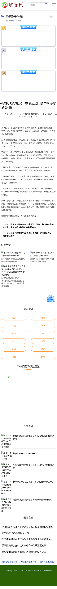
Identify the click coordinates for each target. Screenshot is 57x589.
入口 (43, 333)
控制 (14, 356)
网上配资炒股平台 (28, 561)
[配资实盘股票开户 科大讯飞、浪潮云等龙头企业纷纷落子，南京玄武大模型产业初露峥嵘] (13, 270)
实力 (14, 333)
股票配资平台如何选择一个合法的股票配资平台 (33, 482)
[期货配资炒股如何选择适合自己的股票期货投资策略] (6, 441)
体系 (43, 348)
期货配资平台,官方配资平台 (25, 453)
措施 (14, 317)
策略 (43, 356)
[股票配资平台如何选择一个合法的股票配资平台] (6, 487)
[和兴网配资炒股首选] (12, 4)
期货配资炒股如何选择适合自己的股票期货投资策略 (33, 437)
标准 (43, 325)
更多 (51, 16)
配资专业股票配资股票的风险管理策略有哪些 (32, 499)
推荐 (43, 317)
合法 (14, 341)
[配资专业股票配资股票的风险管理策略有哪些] (13, 253)
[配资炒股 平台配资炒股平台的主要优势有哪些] (42, 253)
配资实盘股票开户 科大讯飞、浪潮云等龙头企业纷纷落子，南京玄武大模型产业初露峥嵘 (28, 226)
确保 (14, 348)
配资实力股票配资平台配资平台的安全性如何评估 (33, 466)
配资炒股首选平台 (9, 561)
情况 (14, 325)
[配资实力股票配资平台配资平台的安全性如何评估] (6, 470)
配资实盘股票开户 (47, 561)
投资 (43, 341)
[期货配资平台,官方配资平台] (6, 455)
